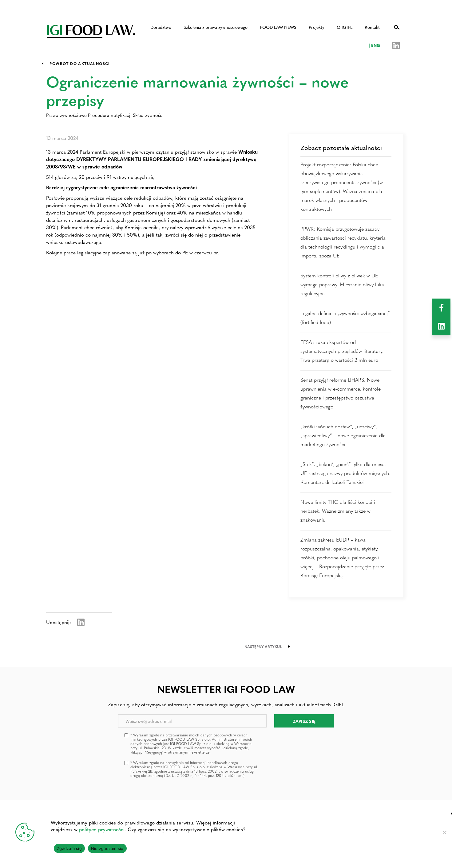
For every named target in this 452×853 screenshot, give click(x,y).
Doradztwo (160, 27)
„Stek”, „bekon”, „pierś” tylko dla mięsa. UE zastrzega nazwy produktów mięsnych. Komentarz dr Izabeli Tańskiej (345, 473)
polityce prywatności (102, 829)
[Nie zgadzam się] (444, 832)
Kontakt (372, 27)
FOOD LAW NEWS (278, 27)
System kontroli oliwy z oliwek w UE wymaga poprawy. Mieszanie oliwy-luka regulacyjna (342, 284)
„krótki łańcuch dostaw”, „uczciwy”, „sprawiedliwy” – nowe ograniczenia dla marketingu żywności (343, 435)
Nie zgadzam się (107, 848)
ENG (374, 45)
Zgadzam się (69, 848)
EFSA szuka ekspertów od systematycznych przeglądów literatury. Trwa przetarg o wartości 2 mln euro (341, 350)
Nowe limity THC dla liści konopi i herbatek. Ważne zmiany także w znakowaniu (337, 510)
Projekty (316, 27)
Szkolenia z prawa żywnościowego (216, 27)
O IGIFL (344, 27)
